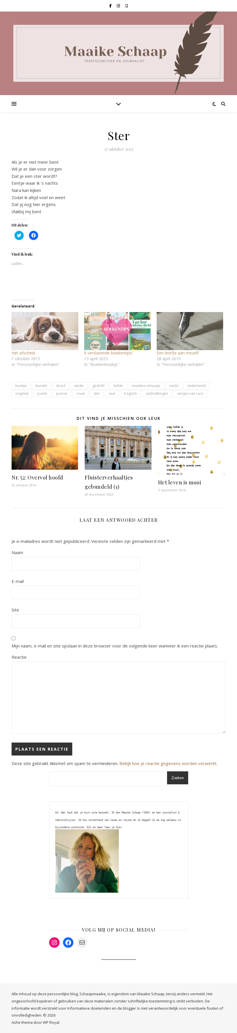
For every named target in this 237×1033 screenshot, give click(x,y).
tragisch (130, 393)
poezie (61, 393)
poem (42, 393)
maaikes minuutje (146, 385)
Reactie (19, 657)
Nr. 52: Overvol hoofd (37, 477)
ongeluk (21, 393)
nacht (173, 385)
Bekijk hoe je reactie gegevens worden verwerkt (167, 763)
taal (112, 393)
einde (79, 385)
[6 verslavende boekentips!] (117, 331)
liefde (118, 385)
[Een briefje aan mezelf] (190, 331)
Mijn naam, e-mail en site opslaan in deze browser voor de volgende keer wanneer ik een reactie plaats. (115, 646)
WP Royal (51, 1022)
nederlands (196, 385)
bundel (41, 385)
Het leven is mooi (179, 482)
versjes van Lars (190, 393)
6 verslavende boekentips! (108, 353)
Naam (17, 552)
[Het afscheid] (45, 331)
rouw (80, 393)
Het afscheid (23, 353)
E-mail (18, 581)
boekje (21, 385)
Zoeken (177, 778)
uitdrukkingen (157, 393)
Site (15, 610)
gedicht (98, 385)
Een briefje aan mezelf (178, 353)
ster (97, 393)
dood (60, 385)
